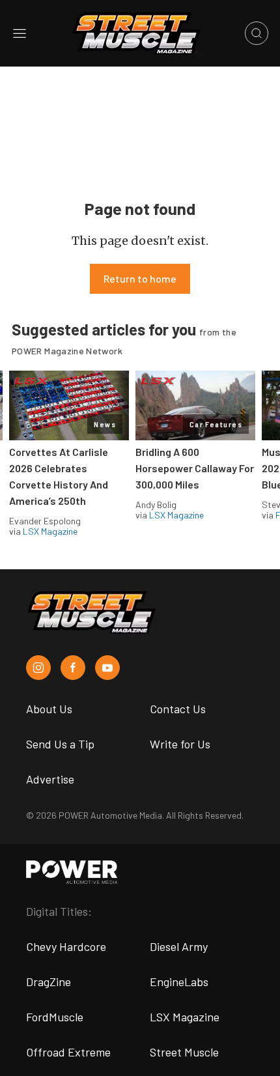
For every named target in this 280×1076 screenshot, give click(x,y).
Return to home (140, 278)
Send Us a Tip (60, 744)
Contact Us (178, 708)
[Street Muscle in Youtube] (107, 667)
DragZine (48, 981)
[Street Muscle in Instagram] (38, 667)
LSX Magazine (50, 531)
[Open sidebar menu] (19, 33)
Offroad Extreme (68, 1052)
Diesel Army (179, 946)
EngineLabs (179, 981)
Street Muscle (184, 1052)
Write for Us (180, 744)
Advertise (50, 779)
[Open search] (256, 33)
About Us (49, 708)
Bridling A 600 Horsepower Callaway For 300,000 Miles (194, 468)
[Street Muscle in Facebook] (73, 667)
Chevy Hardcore (66, 946)
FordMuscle (54, 1017)
